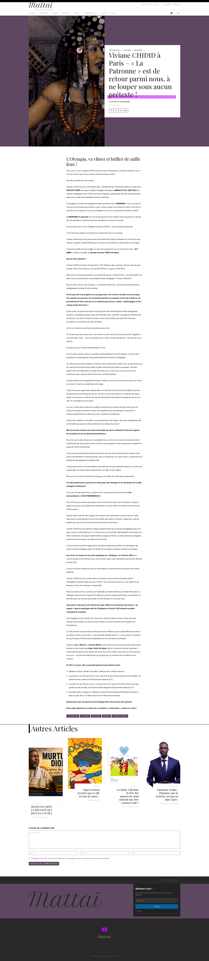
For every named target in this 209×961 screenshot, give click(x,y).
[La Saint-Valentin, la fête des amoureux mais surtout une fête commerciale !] (124, 763)
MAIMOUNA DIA (94, 800)
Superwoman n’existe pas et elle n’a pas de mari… (89, 793)
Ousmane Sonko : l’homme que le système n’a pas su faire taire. (167, 794)
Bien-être (135, 786)
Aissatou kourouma (120, 102)
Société (96, 786)
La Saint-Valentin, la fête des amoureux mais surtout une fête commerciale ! (128, 796)
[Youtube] (171, 13)
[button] (178, 13)
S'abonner (157, 906)
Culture (127, 50)
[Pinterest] (121, 110)
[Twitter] (116, 110)
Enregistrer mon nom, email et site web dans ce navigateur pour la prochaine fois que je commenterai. (70, 858)
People (106, 716)
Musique (138, 50)
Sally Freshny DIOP (130, 807)
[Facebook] (111, 110)
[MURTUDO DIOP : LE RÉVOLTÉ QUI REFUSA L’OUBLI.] (46, 772)
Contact (104, 952)
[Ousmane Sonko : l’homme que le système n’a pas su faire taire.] (163, 763)
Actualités (114, 50)
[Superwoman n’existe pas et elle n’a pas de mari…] (85, 763)
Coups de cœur (119, 716)
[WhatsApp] (126, 110)
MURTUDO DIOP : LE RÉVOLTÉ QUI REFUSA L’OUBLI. (42, 810)
